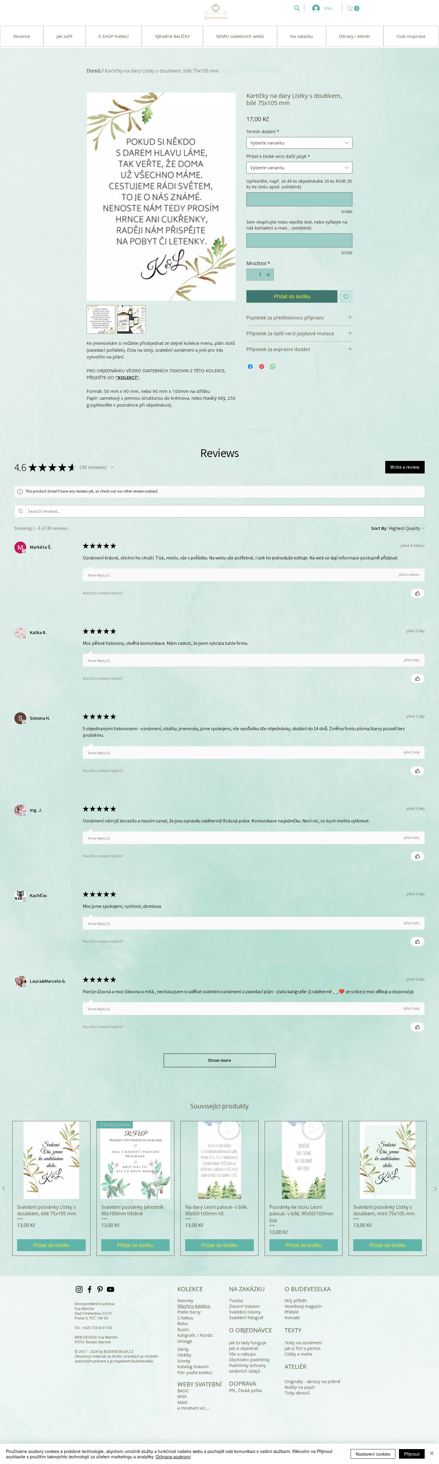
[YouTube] (110, 1289)
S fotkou (185, 1318)
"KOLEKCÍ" (127, 377)
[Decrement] (251, 274)
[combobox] (299, 143)
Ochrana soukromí (173, 1457)
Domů (94, 70)
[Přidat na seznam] (346, 296)
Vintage (184, 1341)
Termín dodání (262, 131)
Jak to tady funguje (247, 1342)
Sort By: (379, 528)
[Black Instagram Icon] (79, 1289)
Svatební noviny (245, 1312)
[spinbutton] (260, 274)
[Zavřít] (431, 1453)
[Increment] (269, 274)
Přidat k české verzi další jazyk (278, 156)
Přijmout (412, 1454)
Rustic (183, 1329)
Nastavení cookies (373, 1454)
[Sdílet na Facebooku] (250, 366)
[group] (219, 1188)
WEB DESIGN (85, 1337)
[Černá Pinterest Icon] (100, 1289)
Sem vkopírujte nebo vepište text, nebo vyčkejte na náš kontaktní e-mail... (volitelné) (296, 225)
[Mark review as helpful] (417, 593)
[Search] (296, 8)
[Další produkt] (435, 1188)
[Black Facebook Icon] (89, 1289)
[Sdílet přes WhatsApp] (273, 366)
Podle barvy (189, 1312)
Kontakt (292, 1317)
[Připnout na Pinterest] (261, 366)
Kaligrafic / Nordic (195, 1335)
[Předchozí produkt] (3, 1188)
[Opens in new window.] (24, 551)
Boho (182, 1323)
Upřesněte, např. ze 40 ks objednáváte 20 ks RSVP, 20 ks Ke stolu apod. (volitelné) (299, 184)
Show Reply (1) (99, 575)
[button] (354, 8)
